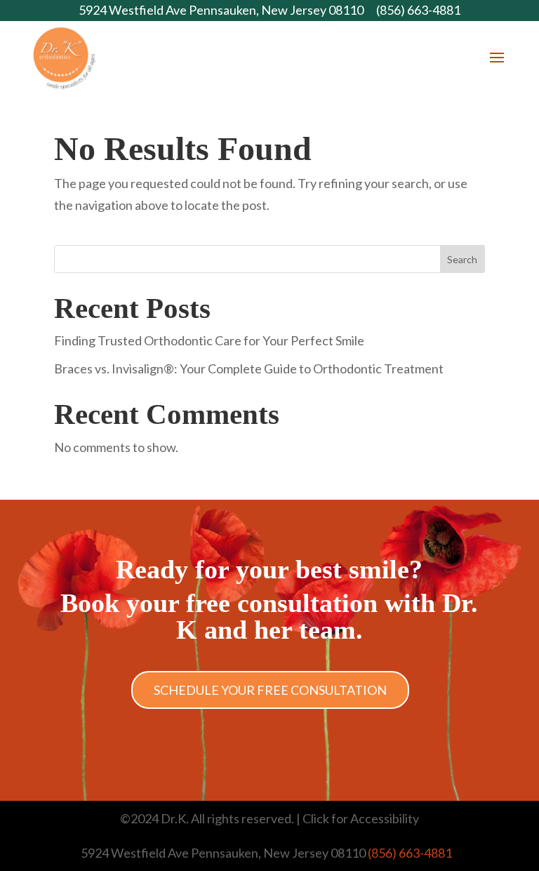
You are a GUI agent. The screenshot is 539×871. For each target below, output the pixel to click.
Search (462, 259)
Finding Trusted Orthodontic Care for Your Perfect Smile (209, 340)
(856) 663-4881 (418, 10)
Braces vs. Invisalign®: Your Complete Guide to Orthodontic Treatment (249, 368)
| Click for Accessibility (357, 818)
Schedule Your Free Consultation (270, 690)
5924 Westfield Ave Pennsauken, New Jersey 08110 (221, 10)
